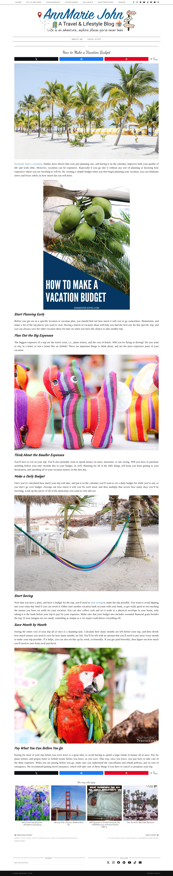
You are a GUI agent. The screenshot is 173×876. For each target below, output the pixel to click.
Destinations (105, 2)
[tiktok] (135, 862)
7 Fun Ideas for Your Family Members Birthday (133, 836)
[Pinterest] (141, 2)
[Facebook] (151, 2)
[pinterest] (124, 862)
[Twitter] (134, 2)
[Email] (155, 2)
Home (18, 2)
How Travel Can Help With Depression (140, 822)
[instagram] (113, 862)
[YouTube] (144, 2)
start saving (97, 602)
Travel (122, 2)
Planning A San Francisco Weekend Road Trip (68, 823)
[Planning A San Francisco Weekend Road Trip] (68, 802)
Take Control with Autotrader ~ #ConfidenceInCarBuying (32, 823)
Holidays (88, 2)
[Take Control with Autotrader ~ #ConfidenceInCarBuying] (32, 802)
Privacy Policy (153, 873)
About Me (77, 39)
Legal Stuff (94, 39)
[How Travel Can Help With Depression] (140, 802)
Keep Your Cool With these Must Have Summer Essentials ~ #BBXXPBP (46, 838)
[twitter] (108, 862)
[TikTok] (148, 2)
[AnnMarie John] (86, 18)
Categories (71, 2)
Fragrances (53, 2)
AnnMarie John (25, 873)
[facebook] (118, 862)
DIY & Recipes (33, 2)
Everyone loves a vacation (28, 163)
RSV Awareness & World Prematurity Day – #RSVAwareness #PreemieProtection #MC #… (104, 824)
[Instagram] (137, 2)
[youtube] (129, 862)
